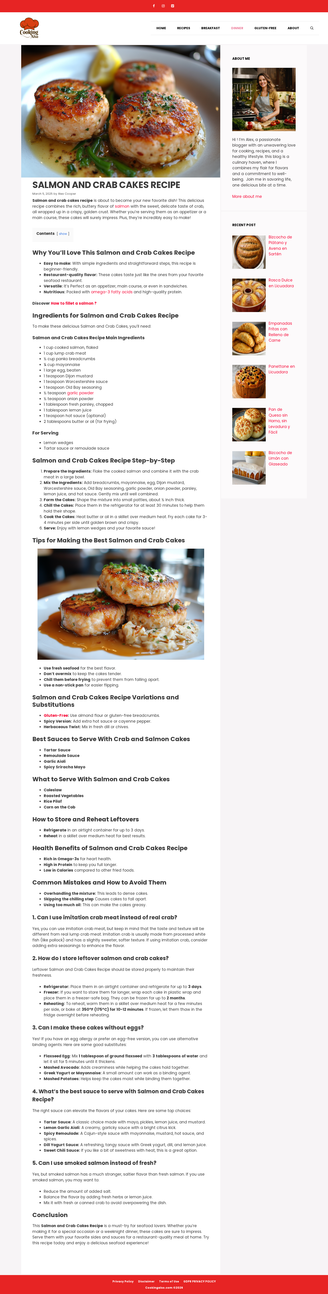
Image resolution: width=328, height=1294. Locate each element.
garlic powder (80, 393)
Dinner (237, 28)
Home (161, 28)
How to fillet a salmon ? (74, 303)
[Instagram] (163, 6)
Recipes (183, 28)
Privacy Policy (123, 1281)
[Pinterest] (172, 6)
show (63, 234)
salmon (122, 206)
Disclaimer (146, 1281)
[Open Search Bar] (312, 28)
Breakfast (210, 28)
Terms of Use (169, 1281)
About (293, 28)
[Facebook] (154, 6)
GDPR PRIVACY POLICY (199, 1281)
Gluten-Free (265, 28)
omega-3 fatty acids (112, 292)
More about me (247, 196)
